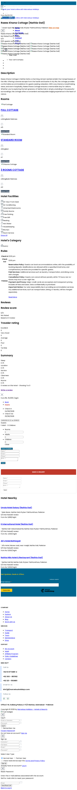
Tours (7, 635)
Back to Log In (6, 788)
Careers (8, 659)
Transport (9, 630)
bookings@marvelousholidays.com (19, 6)
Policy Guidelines (11, 656)
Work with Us (10, 622)
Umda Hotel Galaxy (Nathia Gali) (16, 507)
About (17, 30)
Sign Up (24, 733)
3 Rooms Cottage (12, 169)
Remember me (9, 728)
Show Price (5, 131)
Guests (3, 423)
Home (17, 28)
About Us (8, 617)
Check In (8, 409)
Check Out (9, 414)
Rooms (7, 429)
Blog (6, 619)
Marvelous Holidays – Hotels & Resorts (32, 709)
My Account (9, 649)
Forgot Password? (8, 731)
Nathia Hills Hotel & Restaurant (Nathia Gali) (22, 557)
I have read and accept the (24, 761)
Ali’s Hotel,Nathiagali (11, 541)
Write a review (7, 390)
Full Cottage (9, 110)
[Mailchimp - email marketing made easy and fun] (47, 592)
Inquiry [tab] (7, 405)
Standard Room (11, 140)
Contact (18, 38)
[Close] (3, 30)
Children (8, 439)
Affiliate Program (11, 654)
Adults (7, 434)
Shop (7, 640)
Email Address (6, 582)
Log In (24, 766)
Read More (13, 297)
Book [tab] (7, 402)
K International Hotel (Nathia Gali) (17, 524)
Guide (7, 633)
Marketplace (10, 638)
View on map (54, 28)
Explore (8, 614)
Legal (7, 651)
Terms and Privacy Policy (35, 761)
